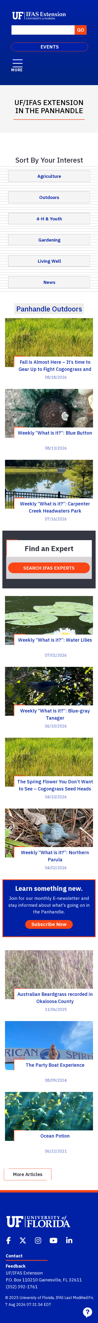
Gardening (49, 240)
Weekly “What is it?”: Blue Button (55, 433)
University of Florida (37, 1297)
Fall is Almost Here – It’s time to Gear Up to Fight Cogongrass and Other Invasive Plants (55, 365)
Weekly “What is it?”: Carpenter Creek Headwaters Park (55, 507)
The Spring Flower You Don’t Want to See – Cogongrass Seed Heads (55, 785)
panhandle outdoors (49, 308)
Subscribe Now (49, 924)
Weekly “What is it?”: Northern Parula (55, 856)
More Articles (27, 1174)
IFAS (60, 1297)
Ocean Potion (55, 1136)
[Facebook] (9, 1240)
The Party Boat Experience (55, 1065)
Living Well (49, 261)
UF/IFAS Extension (24, 1273)
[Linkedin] (69, 1240)
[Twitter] (23, 1240)
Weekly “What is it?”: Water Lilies (55, 640)
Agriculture (49, 176)
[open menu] (17, 61)
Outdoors (49, 197)
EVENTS (49, 47)
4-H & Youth (49, 219)
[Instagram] (38, 1240)
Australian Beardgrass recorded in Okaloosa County (55, 997)
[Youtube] (54, 1240)
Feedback (15, 1266)
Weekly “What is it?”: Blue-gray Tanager (55, 714)
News (49, 282)
